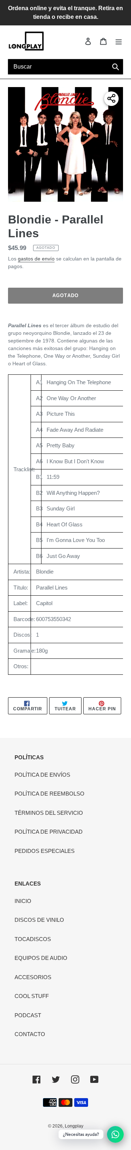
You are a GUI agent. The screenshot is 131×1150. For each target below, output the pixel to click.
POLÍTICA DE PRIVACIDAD (49, 832)
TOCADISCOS (33, 939)
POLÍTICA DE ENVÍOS (42, 775)
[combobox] (65, 67)
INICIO (23, 901)
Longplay (74, 1126)
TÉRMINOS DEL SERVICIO (49, 813)
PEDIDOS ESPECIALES (45, 851)
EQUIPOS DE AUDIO (41, 958)
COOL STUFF (32, 996)
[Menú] (118, 41)
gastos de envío (36, 259)
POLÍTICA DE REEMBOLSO (49, 793)
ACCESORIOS (33, 977)
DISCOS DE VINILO (39, 920)
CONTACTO (30, 1034)
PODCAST (28, 1015)
